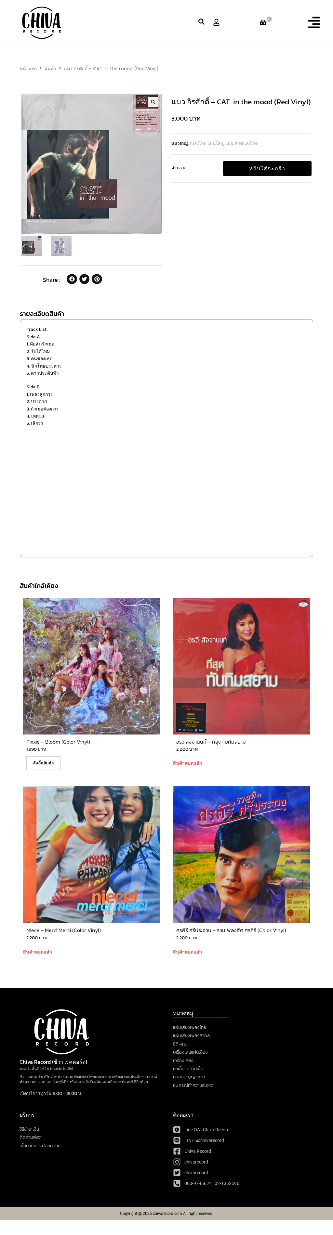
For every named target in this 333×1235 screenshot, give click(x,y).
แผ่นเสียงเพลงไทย (242, 143)
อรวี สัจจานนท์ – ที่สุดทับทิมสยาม (211, 742)
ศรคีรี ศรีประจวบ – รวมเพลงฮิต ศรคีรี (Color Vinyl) (231, 930)
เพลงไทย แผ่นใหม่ (206, 143)
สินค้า (50, 68)
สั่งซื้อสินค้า (43, 763)
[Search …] (201, 22)
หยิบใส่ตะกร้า (267, 168)
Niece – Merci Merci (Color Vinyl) (63, 930)
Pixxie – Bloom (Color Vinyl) (58, 742)
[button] (314, 22)
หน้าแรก (28, 68)
